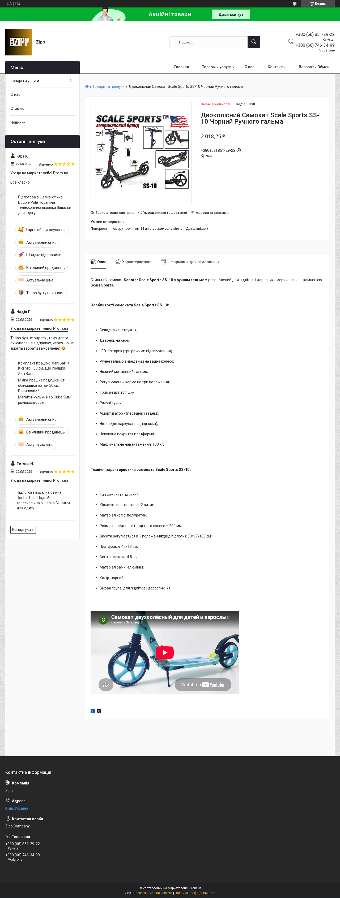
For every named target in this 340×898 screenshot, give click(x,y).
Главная (181, 67)
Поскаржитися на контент (152, 893)
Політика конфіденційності (195, 893)
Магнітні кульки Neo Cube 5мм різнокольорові (44, 400)
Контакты (277, 67)
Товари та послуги (108, 87)
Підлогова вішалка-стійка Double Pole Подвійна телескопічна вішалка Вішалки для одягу (44, 205)
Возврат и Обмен (314, 67)
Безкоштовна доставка (114, 213)
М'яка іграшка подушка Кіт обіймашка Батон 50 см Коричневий (41, 385)
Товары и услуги (216, 67)
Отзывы (17, 108)
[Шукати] (254, 42)
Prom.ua (195, 888)
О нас (249, 67)
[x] (99, 712)
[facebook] (93, 712)
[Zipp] (18, 42)
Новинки (18, 122)
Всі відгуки (21, 529)
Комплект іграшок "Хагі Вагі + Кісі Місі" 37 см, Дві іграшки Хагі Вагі (43, 368)
